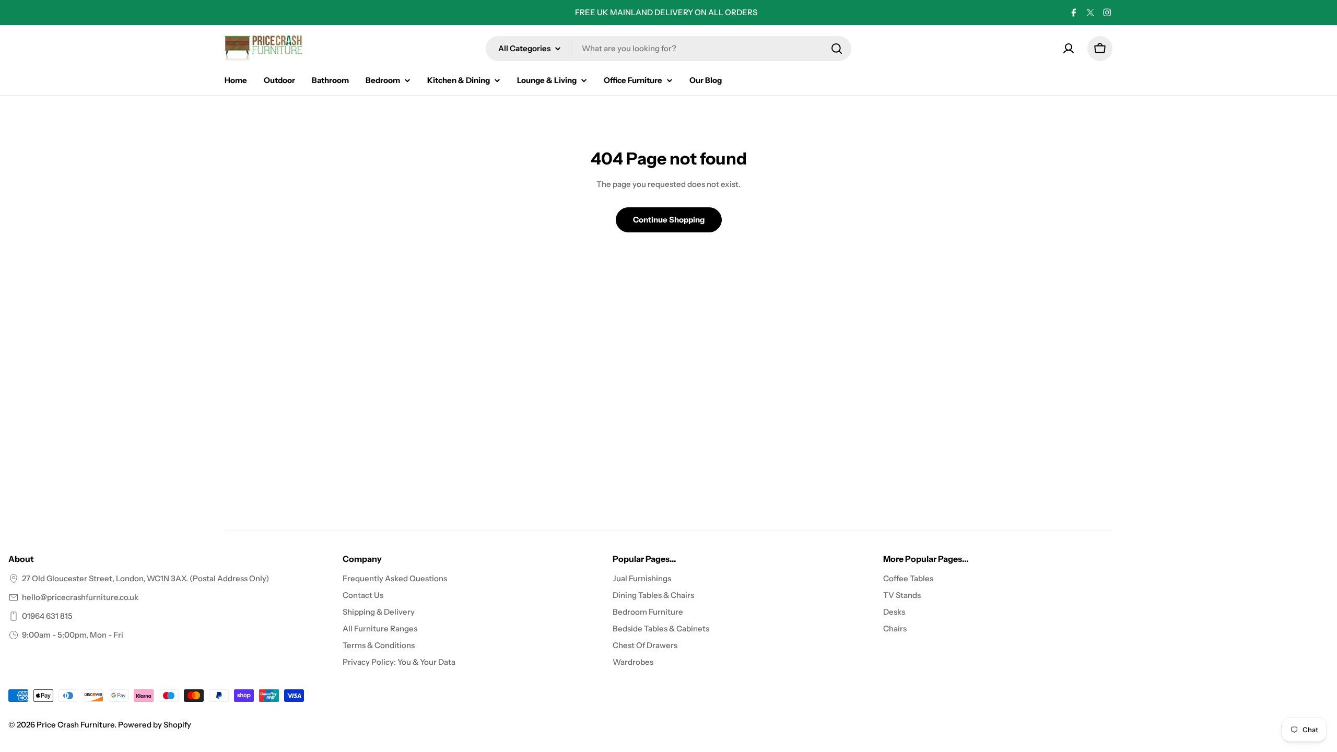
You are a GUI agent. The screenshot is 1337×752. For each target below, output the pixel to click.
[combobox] (668, 48)
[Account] (1068, 48)
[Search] (836, 48)
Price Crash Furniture (75, 725)
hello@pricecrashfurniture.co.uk (80, 597)
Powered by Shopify (154, 725)
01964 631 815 (47, 616)
